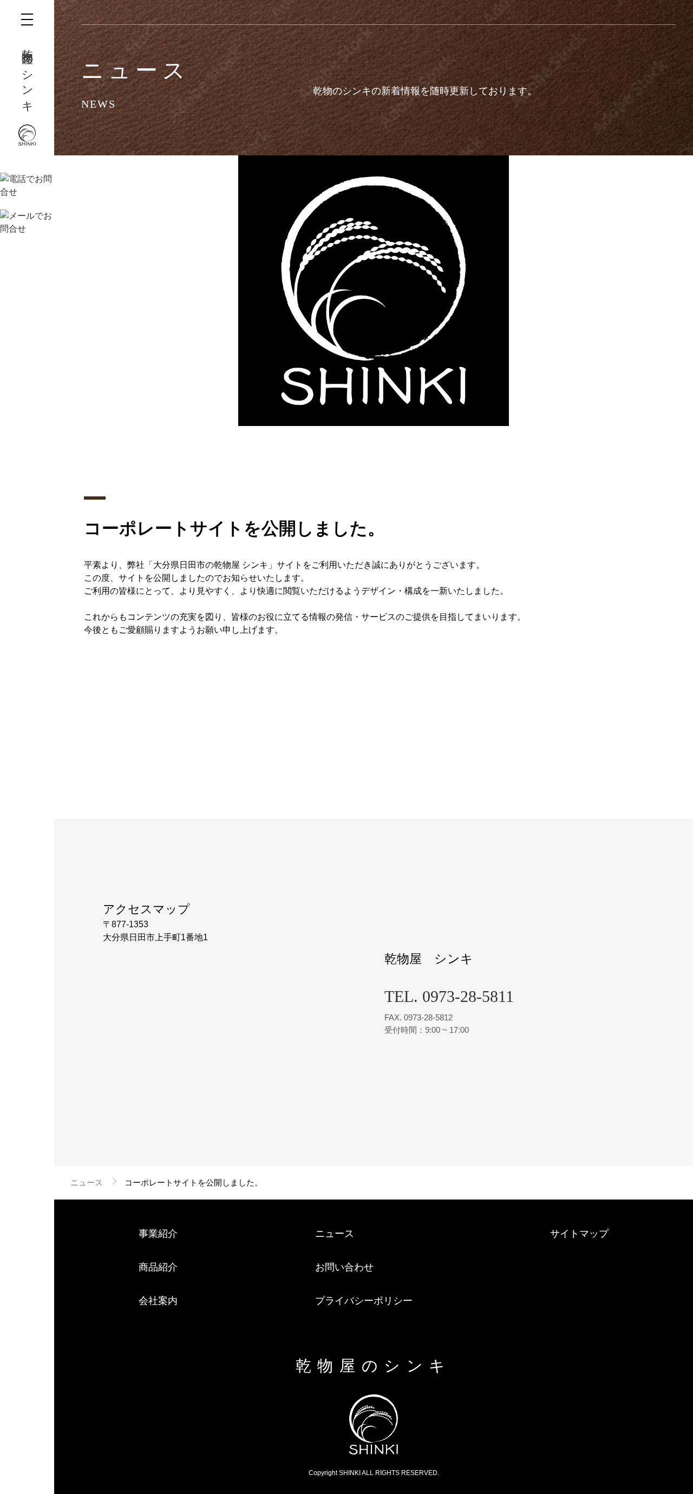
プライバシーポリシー (364, 1300)
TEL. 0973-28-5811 (449, 996)
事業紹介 (158, 1233)
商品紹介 (158, 1267)
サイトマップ (579, 1233)
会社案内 (158, 1300)
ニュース (86, 1182)
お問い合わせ (344, 1267)
